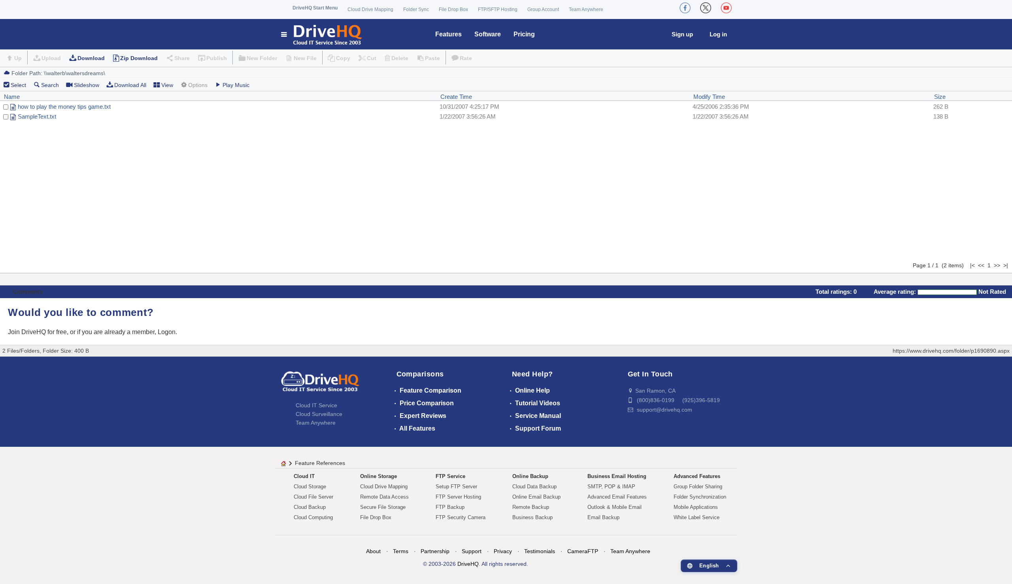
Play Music (236, 85)
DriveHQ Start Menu (315, 8)
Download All (130, 85)
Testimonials (539, 551)
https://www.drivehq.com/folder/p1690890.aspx (951, 351)
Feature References (320, 463)
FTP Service (450, 476)
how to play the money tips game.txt (64, 106)
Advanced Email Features (617, 497)
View (167, 85)
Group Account (543, 9)
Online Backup (530, 476)
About (373, 551)
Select (18, 85)
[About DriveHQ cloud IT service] (320, 385)
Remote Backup (530, 507)
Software (487, 34)
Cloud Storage (310, 487)
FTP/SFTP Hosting (497, 9)
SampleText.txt (37, 116)
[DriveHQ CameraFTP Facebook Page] (685, 8)
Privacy (503, 551)
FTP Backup (450, 507)
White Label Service (696, 517)
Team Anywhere (586, 9)
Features (448, 34)
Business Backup (532, 517)
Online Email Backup (536, 497)
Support (471, 551)
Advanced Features (697, 476)
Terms (400, 551)
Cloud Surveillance (319, 414)
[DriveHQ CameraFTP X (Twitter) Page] (705, 8)
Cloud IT (304, 476)
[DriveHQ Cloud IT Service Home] (322, 34)
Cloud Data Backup (534, 487)
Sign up (682, 34)
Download (91, 58)
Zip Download (139, 58)
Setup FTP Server (456, 487)
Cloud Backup (310, 507)
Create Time (456, 96)
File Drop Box (453, 9)
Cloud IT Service (316, 405)
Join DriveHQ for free (37, 332)
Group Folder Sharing (698, 487)
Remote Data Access (384, 497)
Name (12, 96)
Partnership (435, 551)
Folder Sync (416, 9)
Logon (167, 332)
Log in (718, 34)
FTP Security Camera (460, 517)
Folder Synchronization (700, 497)
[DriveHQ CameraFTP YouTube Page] (726, 8)
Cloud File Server (313, 497)
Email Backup (603, 517)
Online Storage (378, 476)
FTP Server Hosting (458, 497)
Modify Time (709, 96)
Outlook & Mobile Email (614, 507)
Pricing (524, 34)
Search (50, 85)
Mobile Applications (696, 507)
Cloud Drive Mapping (370, 9)
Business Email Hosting (616, 476)
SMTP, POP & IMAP (611, 487)
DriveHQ (468, 564)
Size (940, 96)
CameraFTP (582, 551)
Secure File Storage (383, 507)
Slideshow (86, 85)
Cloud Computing (313, 517)
